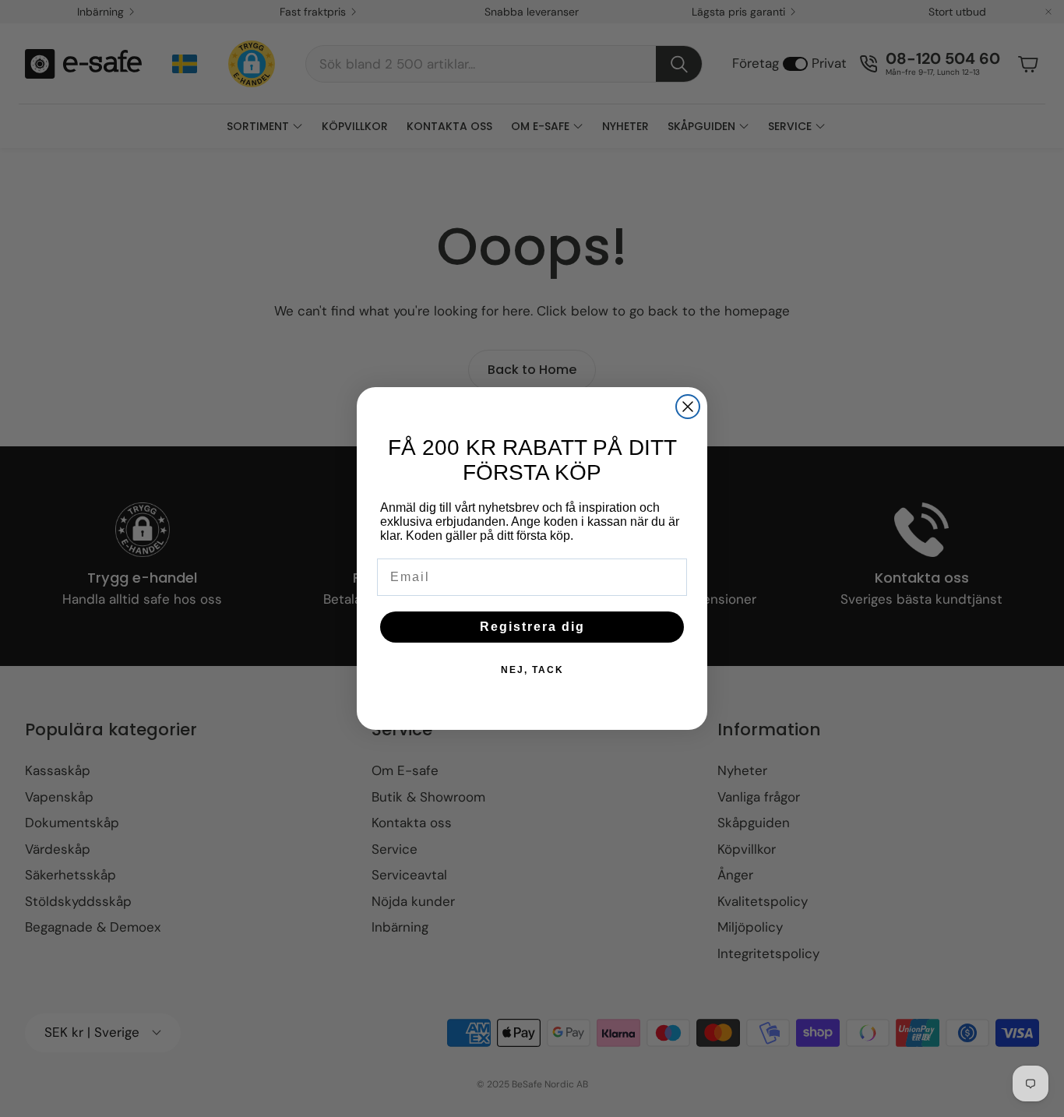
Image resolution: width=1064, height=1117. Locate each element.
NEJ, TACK (532, 669)
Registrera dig (532, 626)
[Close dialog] (687, 406)
